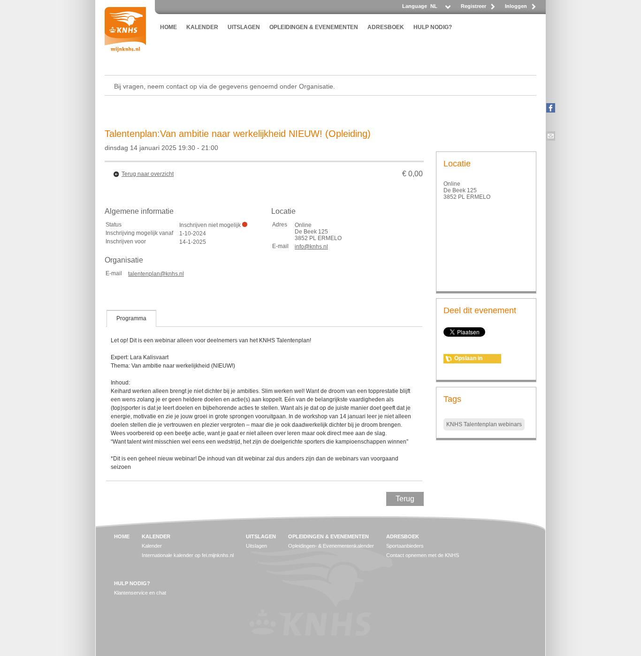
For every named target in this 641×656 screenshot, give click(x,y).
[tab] (131, 318)
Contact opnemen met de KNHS (422, 555)
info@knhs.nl (311, 246)
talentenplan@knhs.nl (156, 274)
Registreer (473, 6)
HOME (168, 27)
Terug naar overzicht (148, 174)
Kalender (152, 546)
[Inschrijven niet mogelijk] (244, 224)
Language (414, 6)
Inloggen (516, 6)
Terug (405, 499)
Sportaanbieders (405, 546)
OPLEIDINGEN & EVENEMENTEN (313, 27)
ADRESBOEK (385, 27)
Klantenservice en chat (140, 593)
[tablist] (264, 395)
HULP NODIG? (432, 27)
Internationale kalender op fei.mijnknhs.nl (188, 555)
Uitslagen (256, 546)
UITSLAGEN (244, 27)
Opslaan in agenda (468, 359)
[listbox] (439, 8)
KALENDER (202, 27)
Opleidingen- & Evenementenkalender (331, 546)
